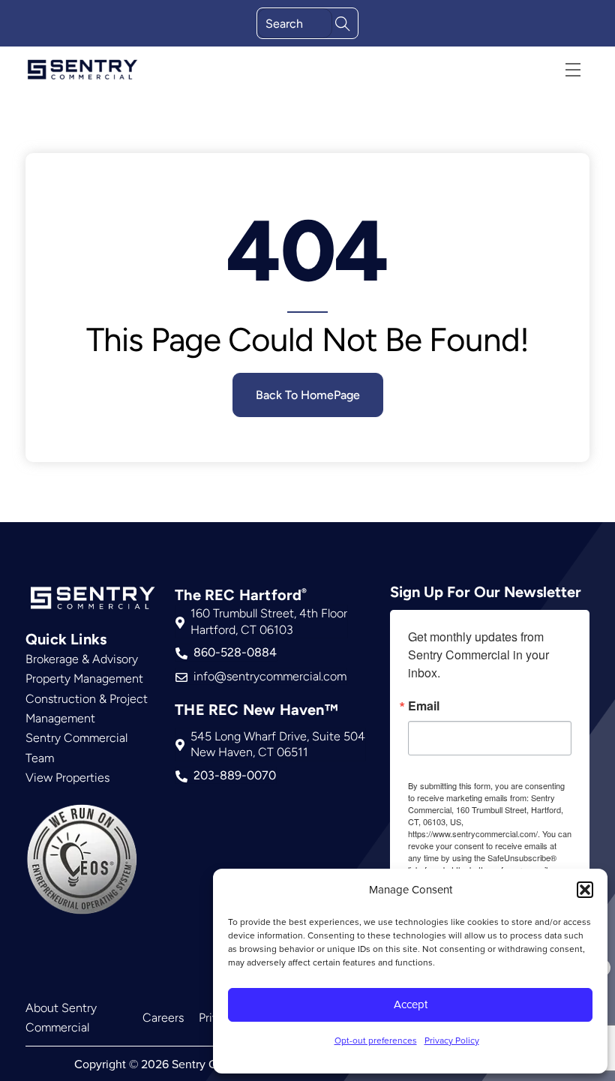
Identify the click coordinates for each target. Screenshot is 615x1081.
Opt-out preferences (375, 1040)
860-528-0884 (235, 652)
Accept (411, 1004)
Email (424, 706)
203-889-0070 (235, 775)
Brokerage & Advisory (82, 659)
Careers (163, 1017)
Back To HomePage (308, 395)
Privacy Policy (451, 1040)
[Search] (342, 22)
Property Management (84, 678)
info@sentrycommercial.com (270, 676)
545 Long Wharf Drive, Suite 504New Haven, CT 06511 (277, 744)
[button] (585, 889)
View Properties (68, 777)
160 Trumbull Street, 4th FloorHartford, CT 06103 (268, 621)
